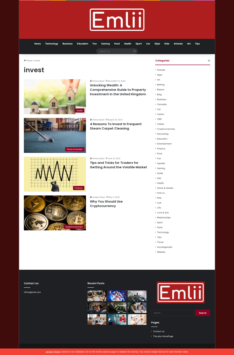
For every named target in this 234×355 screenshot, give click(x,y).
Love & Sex (163, 212)
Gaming (105, 43)
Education (82, 43)
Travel (160, 242)
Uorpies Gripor (98, 197)
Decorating (162, 134)
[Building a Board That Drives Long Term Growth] (137, 296)
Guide (160, 173)
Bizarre (160, 89)
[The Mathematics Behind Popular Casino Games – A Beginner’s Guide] (117, 319)
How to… (161, 193)
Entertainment (164, 143)
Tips (197, 43)
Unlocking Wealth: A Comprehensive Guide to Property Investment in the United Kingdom (118, 89)
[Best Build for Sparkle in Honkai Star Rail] (117, 296)
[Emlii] (117, 20)
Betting (160, 84)
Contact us (158, 331)
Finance (161, 148)
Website (161, 252)
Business (68, 43)
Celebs (160, 124)
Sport (139, 43)
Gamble (161, 163)
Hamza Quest (98, 81)
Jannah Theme (53, 351)
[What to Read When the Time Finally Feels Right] (97, 307)
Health (127, 43)
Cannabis (162, 104)
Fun (95, 43)
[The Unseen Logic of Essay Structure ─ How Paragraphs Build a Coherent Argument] (137, 307)
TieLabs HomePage (163, 336)
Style (157, 43)
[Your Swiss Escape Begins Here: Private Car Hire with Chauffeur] (117, 307)
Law (159, 202)
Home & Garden (165, 188)
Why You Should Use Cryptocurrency (106, 203)
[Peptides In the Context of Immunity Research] (137, 319)
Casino (160, 114)
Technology (51, 43)
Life (159, 207)
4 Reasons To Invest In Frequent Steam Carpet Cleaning (116, 126)
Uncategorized (164, 247)
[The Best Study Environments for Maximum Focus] (97, 319)
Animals (178, 43)
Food (117, 43)
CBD (159, 119)
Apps (159, 75)
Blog (159, 94)
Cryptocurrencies (166, 129)
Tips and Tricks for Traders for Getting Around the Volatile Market (118, 165)
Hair (159, 178)
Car (148, 43)
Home (37, 43)
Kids (166, 43)
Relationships (164, 217)
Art (189, 43)
